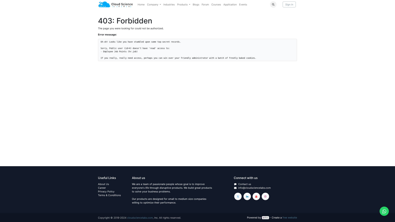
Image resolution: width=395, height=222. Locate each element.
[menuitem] (141, 4)
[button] (273, 4)
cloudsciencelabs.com (140, 217)
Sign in (289, 4)
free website (290, 217)
